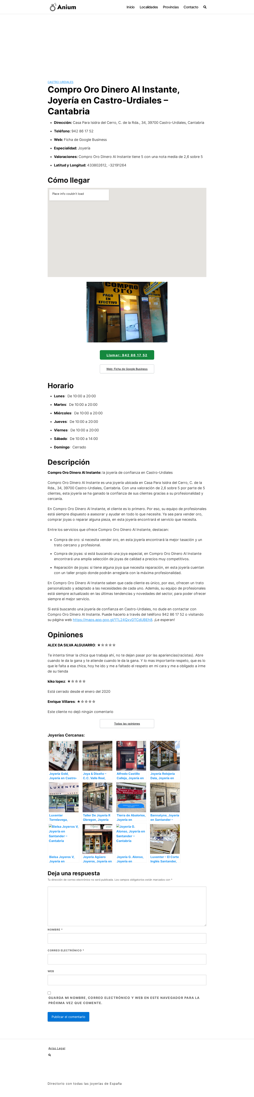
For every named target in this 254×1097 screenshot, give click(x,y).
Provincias (171, 7)
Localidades (149, 7)
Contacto (191, 7)
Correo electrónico (66, 950)
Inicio (131, 7)
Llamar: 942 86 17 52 (127, 355)
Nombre (55, 929)
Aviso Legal (56, 1048)
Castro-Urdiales (60, 82)
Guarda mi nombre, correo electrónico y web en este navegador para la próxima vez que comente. (124, 1000)
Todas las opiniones (127, 723)
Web (51, 971)
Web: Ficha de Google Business (127, 369)
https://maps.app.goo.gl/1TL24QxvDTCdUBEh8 (112, 620)
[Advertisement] (127, 44)
